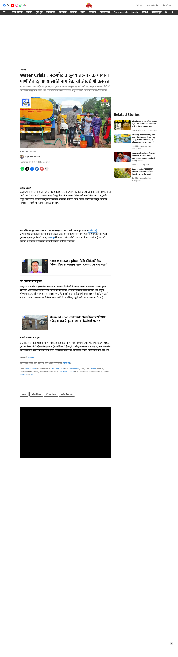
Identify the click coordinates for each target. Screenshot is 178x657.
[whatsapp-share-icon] (22, 170)
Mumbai (93, 368)
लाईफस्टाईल (105, 12)
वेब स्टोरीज (167, 5)
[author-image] (22, 157)
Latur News (36, 394)
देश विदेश (62, 12)
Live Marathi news (66, 371)
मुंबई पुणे (39, 12)
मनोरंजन (92, 12)
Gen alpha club (121, 12)
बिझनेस (73, 12)
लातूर (52, 238)
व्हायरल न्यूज (157, 12)
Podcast (139, 5)
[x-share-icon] (27, 170)
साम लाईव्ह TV (152, 5)
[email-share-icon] (42, 170)
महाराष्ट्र (29, 12)
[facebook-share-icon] (32, 170)
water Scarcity (67, 394)
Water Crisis (51, 394)
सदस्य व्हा (31, 357)
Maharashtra (74, 368)
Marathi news (30, 368)
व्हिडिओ (145, 12)
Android (23, 374)
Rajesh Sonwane (32, 157)
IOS (32, 374)
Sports (134, 12)
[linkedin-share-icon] (37, 170)
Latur (24, 394)
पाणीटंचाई (92, 230)
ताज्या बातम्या (17, 12)
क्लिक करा (66, 363)
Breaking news (58, 368)
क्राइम (83, 12)
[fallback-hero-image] (122, 125)
